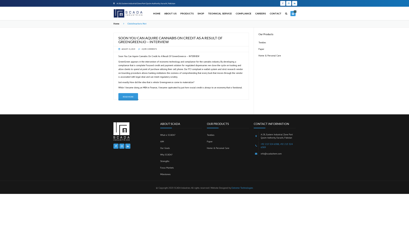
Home (156, 13)
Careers (260, 13)
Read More (128, 97)
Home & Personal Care (270, 55)
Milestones (165, 174)
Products (187, 13)
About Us (170, 13)
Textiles (262, 42)
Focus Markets (167, 167)
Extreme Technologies (242, 187)
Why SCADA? (166, 154)
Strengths (164, 161)
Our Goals (165, 148)
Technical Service (220, 13)
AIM (162, 141)
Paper (261, 49)
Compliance (243, 13)
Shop (200, 13)
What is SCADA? (167, 135)
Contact (275, 13)
